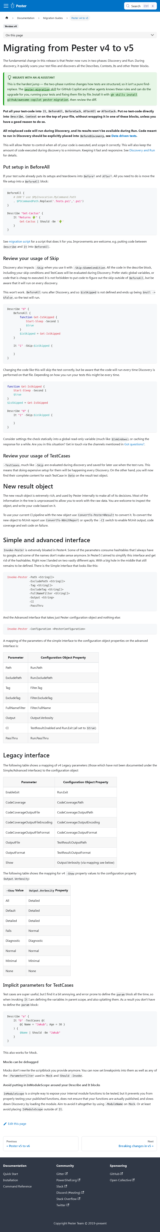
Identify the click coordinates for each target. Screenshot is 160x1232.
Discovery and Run (142, 150)
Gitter (60, 1174)
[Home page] (7, 18)
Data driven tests (123, 136)
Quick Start (10, 1174)
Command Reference (17, 1186)
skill (40, 89)
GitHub (114, 1174)
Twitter (61, 1205)
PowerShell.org (66, 1180)
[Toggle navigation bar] (6, 6)
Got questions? (134, 444)
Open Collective (120, 1180)
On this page (14, 35)
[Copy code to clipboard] (152, 192)
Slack (59, 1186)
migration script (19, 241)
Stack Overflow (66, 1199)
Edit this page (17, 1123)
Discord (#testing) (68, 1192)
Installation (10, 1180)
